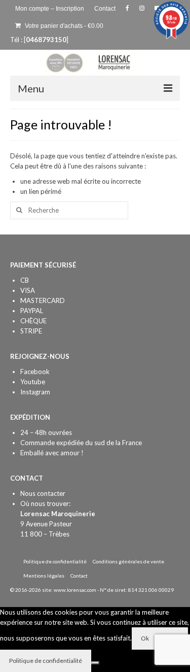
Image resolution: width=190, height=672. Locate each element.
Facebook (35, 371)
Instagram (35, 392)
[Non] (95, 662)
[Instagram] (141, 8)
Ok (145, 638)
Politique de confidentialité (45, 660)
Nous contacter (42, 493)
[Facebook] (127, 8)
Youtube (32, 382)
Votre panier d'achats (63, 25)
